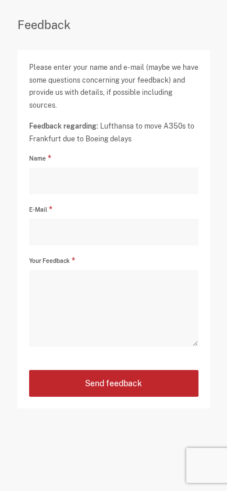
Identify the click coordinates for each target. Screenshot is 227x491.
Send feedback (113, 383)
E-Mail (38, 209)
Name (37, 158)
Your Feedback (49, 260)
